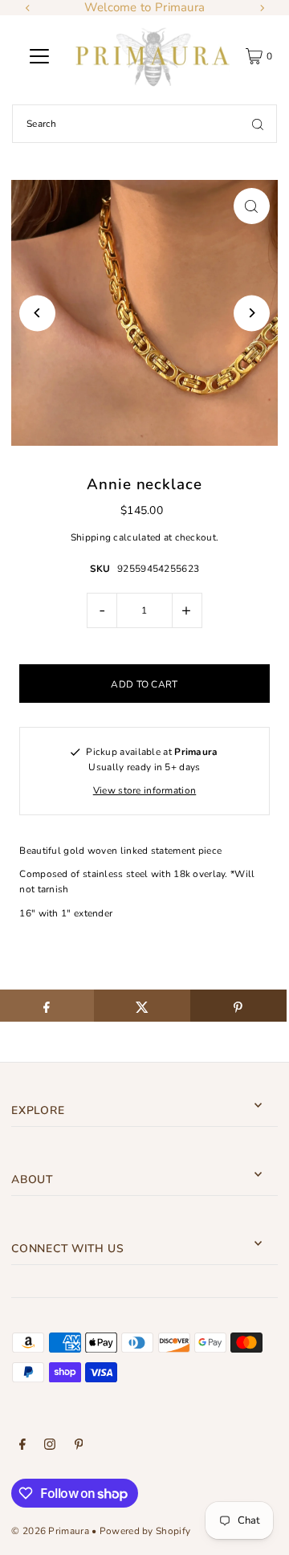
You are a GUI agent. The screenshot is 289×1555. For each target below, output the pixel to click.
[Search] (257, 123)
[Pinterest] (79, 1447)
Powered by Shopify (145, 1530)
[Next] (262, 8)
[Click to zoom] (252, 206)
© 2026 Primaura (49, 1530)
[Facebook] (22, 1447)
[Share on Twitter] (142, 1006)
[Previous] (28, 8)
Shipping (91, 537)
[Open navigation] (39, 56)
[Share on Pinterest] (238, 1006)
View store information (145, 790)
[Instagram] (49, 1447)
